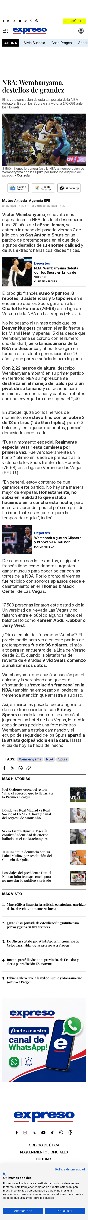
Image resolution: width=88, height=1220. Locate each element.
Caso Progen (61, 43)
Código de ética (44, 1145)
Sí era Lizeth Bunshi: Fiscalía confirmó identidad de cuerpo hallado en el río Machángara (25, 835)
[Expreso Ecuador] (44, 1120)
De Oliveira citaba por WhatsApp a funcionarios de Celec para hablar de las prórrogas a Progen (43, 943)
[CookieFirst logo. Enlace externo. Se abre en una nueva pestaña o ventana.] (4, 1174)
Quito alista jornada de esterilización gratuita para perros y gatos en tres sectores (43, 925)
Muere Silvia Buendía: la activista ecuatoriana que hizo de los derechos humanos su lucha (46, 906)
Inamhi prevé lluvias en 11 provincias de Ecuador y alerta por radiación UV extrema (42, 961)
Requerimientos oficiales (44, 1152)
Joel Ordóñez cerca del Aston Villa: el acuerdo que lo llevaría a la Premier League (27, 793)
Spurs (62, 759)
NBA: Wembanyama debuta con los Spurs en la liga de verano (56, 272)
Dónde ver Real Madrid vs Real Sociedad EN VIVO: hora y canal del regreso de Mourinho (26, 814)
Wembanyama (30, 759)
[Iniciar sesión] (81, 30)
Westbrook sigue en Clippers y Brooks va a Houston (57, 540)
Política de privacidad (70, 1169)
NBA (49, 759)
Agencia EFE (39, 200)
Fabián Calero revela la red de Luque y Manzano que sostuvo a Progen (44, 980)
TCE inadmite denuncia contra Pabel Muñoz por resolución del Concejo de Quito (27, 856)
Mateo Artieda (14, 200)
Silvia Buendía (34, 43)
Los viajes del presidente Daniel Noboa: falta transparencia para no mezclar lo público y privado (26, 876)
